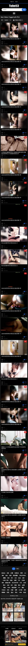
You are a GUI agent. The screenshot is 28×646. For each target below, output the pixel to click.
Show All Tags (14, 595)
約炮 (11, 580)
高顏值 (3, 592)
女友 (19, 578)
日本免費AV (3, 626)
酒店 (12, 577)
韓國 (3, 582)
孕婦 (8, 578)
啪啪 (4, 587)
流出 (12, 592)
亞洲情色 (8, 626)
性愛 (10, 575)
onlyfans (22, 575)
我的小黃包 (13, 626)
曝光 (19, 585)
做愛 (16, 590)
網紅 (23, 587)
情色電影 (15, 575)
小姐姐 (8, 587)
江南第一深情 (5, 580)
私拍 (24, 592)
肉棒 (23, 578)
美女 (4, 585)
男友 (16, 592)
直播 (8, 573)
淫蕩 (15, 585)
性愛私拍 (17, 573)
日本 (19, 580)
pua (19, 587)
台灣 (23, 585)
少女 (25, 573)
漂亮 (25, 590)
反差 (8, 585)
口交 (21, 582)
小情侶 (20, 592)
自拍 (8, 590)
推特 (12, 585)
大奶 (16, 578)
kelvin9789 (15, 582)
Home (6, 628)
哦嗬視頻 (19, 626)
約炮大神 (7, 582)
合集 (6, 575)
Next (17, 568)
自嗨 (15, 580)
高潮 (21, 573)
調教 (4, 578)
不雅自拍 (3, 590)
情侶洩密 (14, 587)
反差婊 (23, 580)
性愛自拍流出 (24, 626)
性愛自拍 (3, 573)
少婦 (11, 573)
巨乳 (8, 592)
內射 (12, 590)
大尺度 (20, 590)
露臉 (3, 575)
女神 (24, 582)
